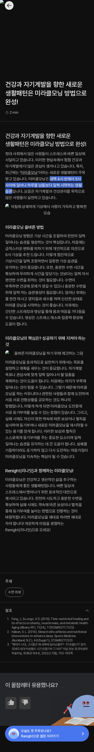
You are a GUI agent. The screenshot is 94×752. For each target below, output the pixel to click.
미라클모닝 (29, 172)
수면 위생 (14, 592)
